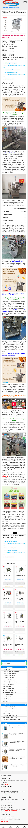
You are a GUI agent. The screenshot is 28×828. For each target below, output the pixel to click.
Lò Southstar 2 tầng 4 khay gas (12, 69)
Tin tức (5, 723)
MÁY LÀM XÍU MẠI (7, 699)
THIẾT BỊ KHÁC (6, 701)
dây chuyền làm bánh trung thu (12, 153)
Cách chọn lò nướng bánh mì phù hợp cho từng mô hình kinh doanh (17, 726)
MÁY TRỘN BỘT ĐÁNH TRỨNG (10, 682)
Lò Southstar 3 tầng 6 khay (11, 72)
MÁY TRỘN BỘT (6, 713)
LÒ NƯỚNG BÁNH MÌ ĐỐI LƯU (10, 673)
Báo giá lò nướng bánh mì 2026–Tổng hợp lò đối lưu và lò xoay (17, 750)
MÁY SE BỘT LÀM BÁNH (8, 688)
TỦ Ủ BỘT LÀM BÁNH (8, 690)
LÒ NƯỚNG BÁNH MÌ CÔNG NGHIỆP (11, 671)
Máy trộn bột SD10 (9, 79)
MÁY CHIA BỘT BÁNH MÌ (8, 684)
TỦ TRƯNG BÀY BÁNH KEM (9, 692)
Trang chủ (4, 11)
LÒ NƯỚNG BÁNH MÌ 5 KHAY (9, 706)
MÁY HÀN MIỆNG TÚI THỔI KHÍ (10, 717)
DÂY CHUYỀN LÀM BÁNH (12, 11)
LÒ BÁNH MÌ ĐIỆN (7, 669)
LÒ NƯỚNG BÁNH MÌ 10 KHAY (10, 709)
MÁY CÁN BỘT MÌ (7, 686)
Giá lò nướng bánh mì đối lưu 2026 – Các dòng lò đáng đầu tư (16, 742)
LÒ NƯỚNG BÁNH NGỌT (8, 677)
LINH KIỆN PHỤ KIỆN (8, 694)
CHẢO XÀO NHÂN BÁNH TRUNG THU (11, 719)
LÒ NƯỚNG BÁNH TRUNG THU (10, 715)
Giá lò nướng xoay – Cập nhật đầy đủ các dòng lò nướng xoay (17, 734)
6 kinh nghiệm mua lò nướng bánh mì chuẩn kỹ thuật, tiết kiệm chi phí (17, 757)
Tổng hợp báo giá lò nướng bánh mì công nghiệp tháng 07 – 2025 (16, 765)
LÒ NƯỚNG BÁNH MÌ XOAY (9, 675)
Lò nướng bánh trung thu (11, 63)
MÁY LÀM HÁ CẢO (7, 696)
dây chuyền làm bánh (17, 261)
